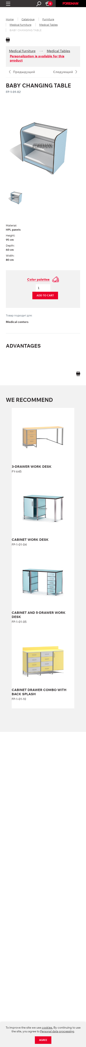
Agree (43, 1040)
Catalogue (28, 19)
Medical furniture (20, 24)
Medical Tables (48, 24)
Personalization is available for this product (37, 58)
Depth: (10, 245)
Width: (10, 255)
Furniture (48, 19)
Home (10, 19)
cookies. (47, 1027)
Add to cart (45, 295)
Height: (10, 235)
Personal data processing (57, 1031)
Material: (11, 225)
